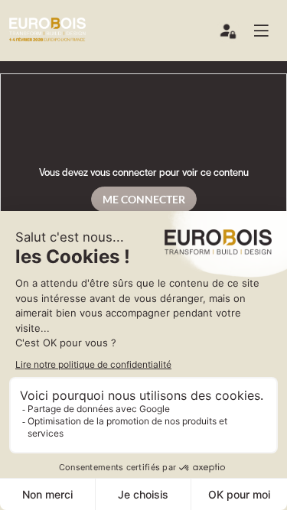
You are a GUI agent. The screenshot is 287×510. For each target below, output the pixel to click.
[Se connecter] (229, 34)
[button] (267, 31)
